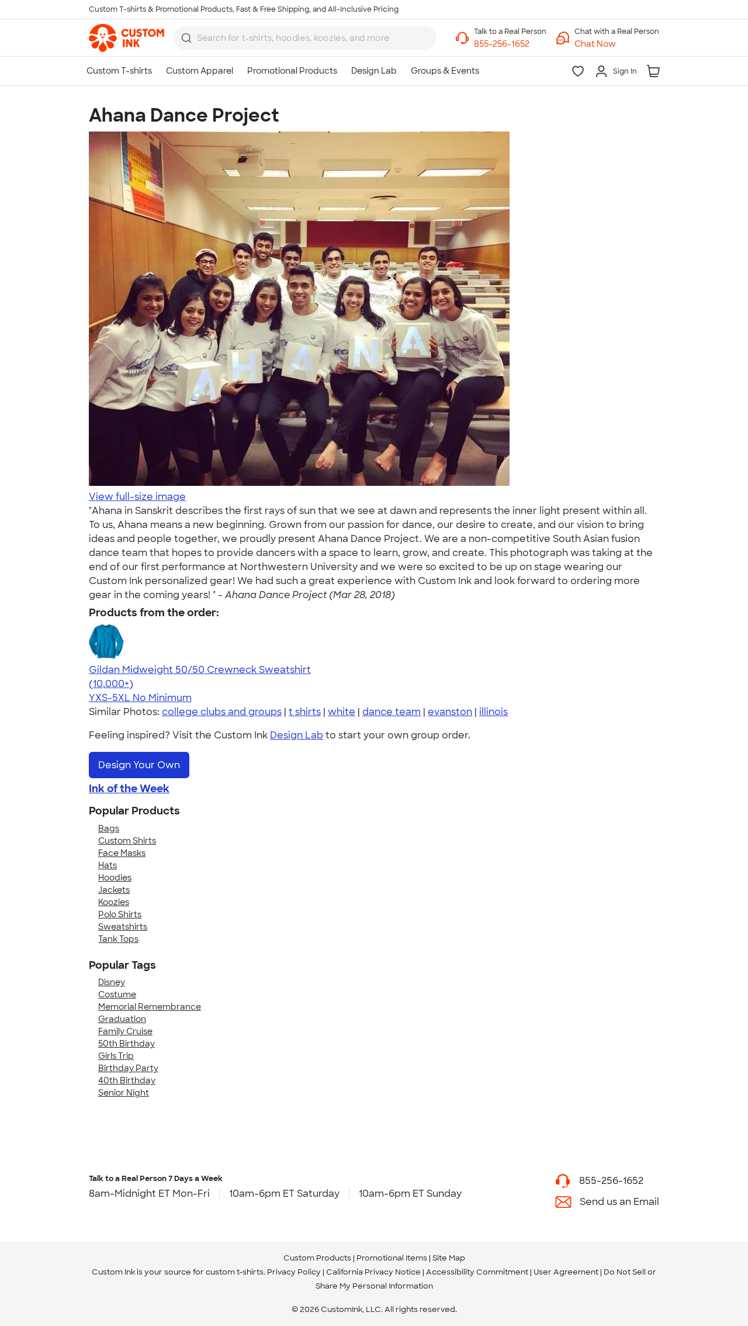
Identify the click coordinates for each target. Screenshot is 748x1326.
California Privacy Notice (373, 1272)
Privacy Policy (294, 1272)
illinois (493, 712)
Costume (117, 994)
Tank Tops (118, 939)
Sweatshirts (122, 926)
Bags (108, 828)
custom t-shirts (235, 1272)
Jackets (114, 890)
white (341, 712)
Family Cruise (125, 1031)
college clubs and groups (222, 712)
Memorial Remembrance (149, 1007)
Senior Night (123, 1092)
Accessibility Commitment (477, 1272)
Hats (107, 865)
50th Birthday (126, 1043)
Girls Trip (116, 1056)
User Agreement (566, 1272)
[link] (126, 38)
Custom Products (317, 1258)
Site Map (448, 1258)
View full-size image (137, 497)
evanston (450, 712)
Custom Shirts (127, 840)
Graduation (122, 1019)
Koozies (113, 902)
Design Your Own (139, 765)
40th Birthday (126, 1080)
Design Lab (296, 735)
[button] (616, 44)
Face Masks (122, 853)
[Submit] (186, 38)
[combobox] (305, 38)
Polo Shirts (119, 914)
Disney (111, 982)
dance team (391, 712)
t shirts (305, 712)
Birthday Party (128, 1068)
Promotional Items (391, 1258)
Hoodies (114, 877)
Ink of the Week (129, 789)
